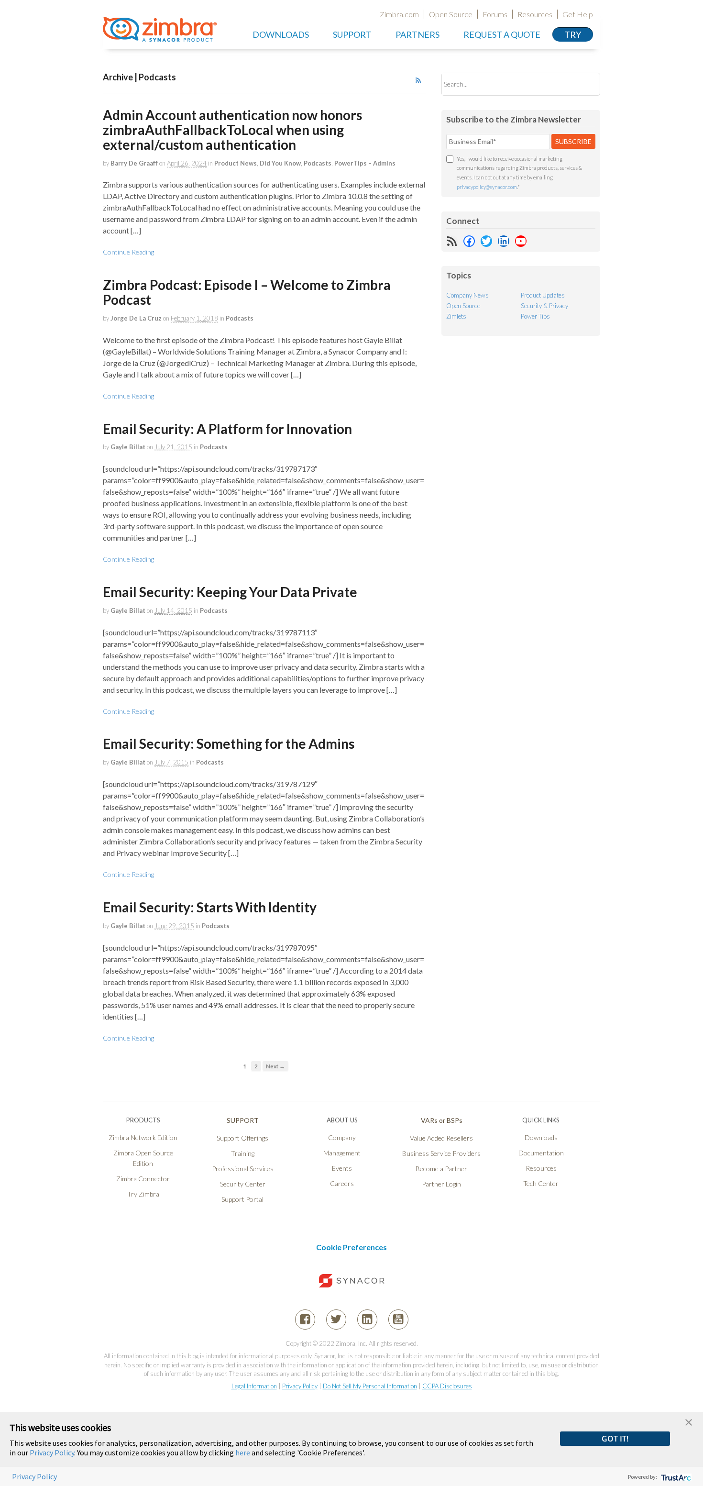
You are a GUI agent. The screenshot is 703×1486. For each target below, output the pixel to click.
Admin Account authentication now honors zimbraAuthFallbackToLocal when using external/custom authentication (232, 130)
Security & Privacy (544, 306)
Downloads (281, 34)
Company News (467, 295)
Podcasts (317, 163)
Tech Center (541, 1183)
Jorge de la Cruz (136, 318)
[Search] (585, 84)
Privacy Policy (300, 1386)
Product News (235, 163)
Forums (495, 14)
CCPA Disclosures (447, 1386)
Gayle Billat (127, 447)
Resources (534, 14)
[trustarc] (675, 1477)
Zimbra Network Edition (143, 1137)
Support (352, 34)
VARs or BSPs (441, 1120)
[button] (689, 1421)
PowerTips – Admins (364, 163)
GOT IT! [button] (615, 1438)
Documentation (541, 1153)
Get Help (577, 14)
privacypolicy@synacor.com (487, 187)
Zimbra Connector (143, 1179)
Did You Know (280, 163)
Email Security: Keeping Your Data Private (230, 592)
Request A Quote (501, 34)
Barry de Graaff (134, 163)
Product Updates (543, 295)
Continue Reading (128, 252)
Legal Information (254, 1386)
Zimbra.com (399, 14)
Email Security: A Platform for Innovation (227, 429)
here (242, 1452)
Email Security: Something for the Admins (228, 743)
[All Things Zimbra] (160, 36)
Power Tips (535, 316)
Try (572, 34)
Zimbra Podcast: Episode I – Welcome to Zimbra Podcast (247, 292)
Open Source (450, 14)
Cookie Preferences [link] (351, 1247)
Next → (275, 1066)
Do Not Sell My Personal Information (370, 1386)
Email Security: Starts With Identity (210, 907)
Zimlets (456, 316)
